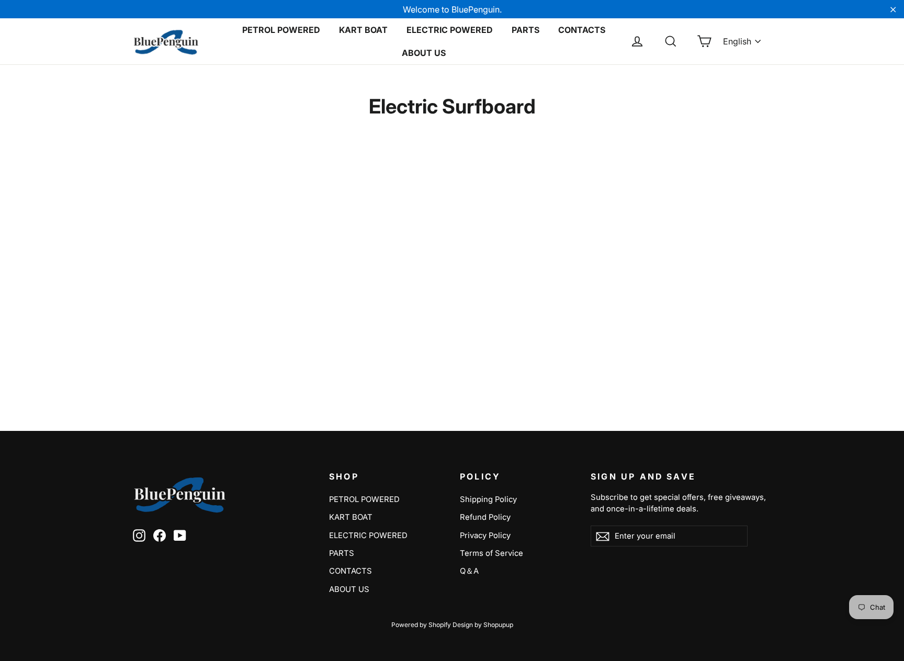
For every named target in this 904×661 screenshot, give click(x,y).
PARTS (525, 30)
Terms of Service (491, 553)
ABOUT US (424, 53)
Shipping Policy (488, 499)
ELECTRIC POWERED (449, 30)
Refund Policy (485, 517)
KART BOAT (363, 30)
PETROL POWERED (281, 30)
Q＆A (469, 571)
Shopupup (498, 625)
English (737, 41)
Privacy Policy (485, 535)
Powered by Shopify (421, 625)
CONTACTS (581, 30)
